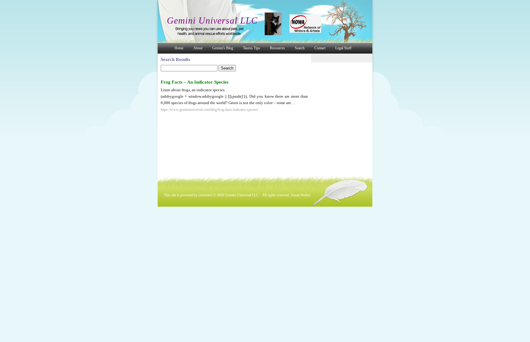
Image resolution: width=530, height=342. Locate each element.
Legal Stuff (343, 48)
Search (300, 48)
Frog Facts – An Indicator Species (195, 82)
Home (179, 48)
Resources (277, 48)
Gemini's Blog (222, 48)
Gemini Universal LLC (212, 20)
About (197, 48)
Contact (319, 48)
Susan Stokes (300, 195)
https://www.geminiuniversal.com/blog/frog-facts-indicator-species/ (209, 109)
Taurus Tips (251, 48)
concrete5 (205, 195)
